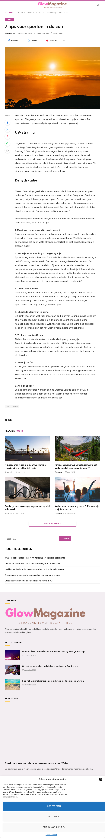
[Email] (7, 150)
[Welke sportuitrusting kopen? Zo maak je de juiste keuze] (77, 489)
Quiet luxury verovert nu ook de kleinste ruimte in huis (29, 581)
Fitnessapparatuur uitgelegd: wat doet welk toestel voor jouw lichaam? (76, 466)
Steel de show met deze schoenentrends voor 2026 (36, 763)
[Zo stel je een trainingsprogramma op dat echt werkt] (27, 489)
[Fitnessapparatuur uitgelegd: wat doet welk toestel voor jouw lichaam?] (77, 448)
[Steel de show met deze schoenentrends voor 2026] (52, 732)
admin (9, 33)
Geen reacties (43, 33)
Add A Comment (52, 524)
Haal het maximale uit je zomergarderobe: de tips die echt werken (34, 569)
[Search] (97, 5)
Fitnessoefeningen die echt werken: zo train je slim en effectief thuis (25, 466)
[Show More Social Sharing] (64, 40)
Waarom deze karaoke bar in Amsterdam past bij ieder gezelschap (35, 558)
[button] (101, 779)
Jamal (9, 472)
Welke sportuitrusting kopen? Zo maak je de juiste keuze (77, 508)
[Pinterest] (7, 136)
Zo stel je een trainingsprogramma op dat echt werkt (27, 508)
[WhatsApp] (7, 143)
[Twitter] (7, 129)
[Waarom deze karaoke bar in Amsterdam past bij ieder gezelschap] (12, 655)
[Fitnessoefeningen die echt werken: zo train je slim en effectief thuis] (27, 448)
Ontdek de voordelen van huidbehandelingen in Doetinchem (32, 563)
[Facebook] (7, 122)
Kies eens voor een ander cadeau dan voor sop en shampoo (32, 575)
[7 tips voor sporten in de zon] (52, 78)
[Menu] (8, 5)
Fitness (9, 20)
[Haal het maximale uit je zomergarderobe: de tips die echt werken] (12, 684)
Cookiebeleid (51, 835)
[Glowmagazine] (52, 5)
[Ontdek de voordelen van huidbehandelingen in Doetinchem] (12, 670)
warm (15, 406)
